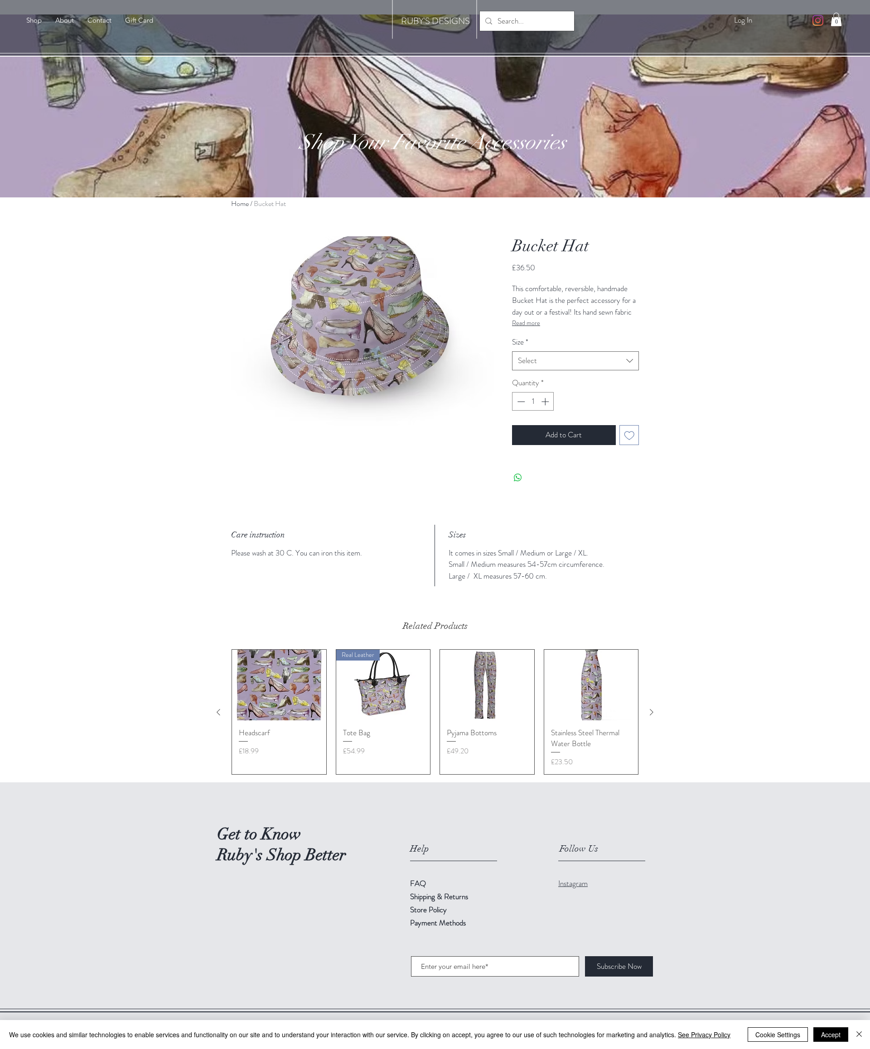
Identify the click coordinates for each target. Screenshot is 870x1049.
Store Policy (428, 909)
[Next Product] (651, 712)
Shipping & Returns (440, 896)
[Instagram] (817, 20)
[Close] (859, 1034)
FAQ (418, 883)
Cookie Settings (777, 1034)
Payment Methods (439, 922)
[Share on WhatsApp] (517, 477)
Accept (831, 1034)
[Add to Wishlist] (629, 435)
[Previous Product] (218, 712)
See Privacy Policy (704, 1034)
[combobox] (575, 360)
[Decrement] (520, 402)
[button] (836, 19)
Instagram (573, 883)
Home (240, 203)
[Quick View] (279, 685)
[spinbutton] (533, 402)
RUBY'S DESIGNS (435, 21)
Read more (526, 322)
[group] (435, 712)
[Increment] (546, 402)
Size (520, 342)
